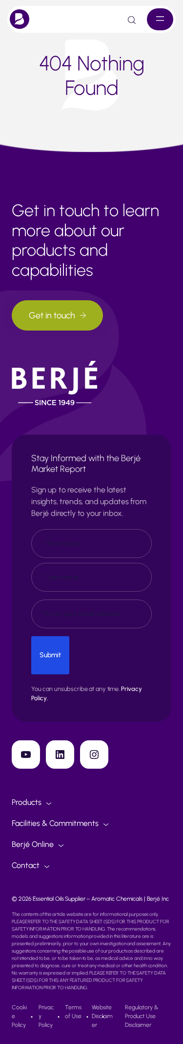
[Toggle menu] (160, 19)
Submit (50, 655)
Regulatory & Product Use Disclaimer (142, 1016)
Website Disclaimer (102, 1016)
